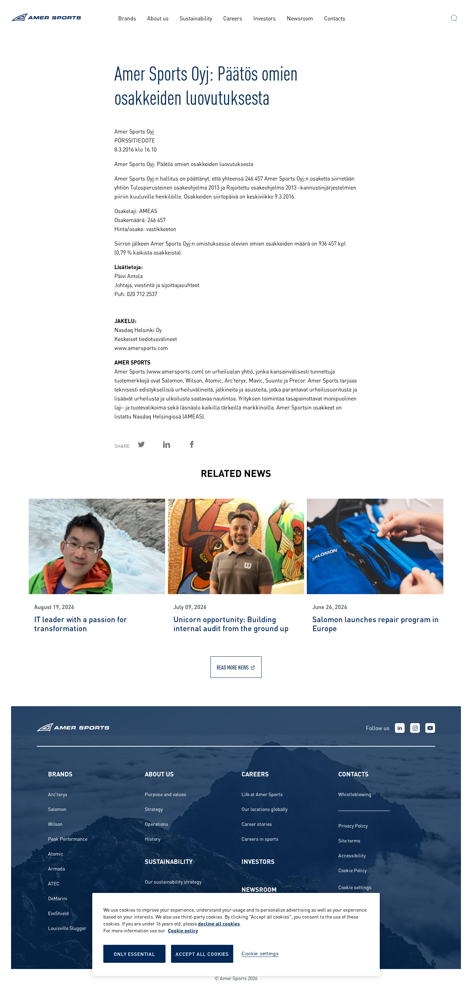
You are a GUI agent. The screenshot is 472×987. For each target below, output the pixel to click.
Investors (264, 17)
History (152, 838)
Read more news (233, 667)
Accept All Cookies (202, 954)
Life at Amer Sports (262, 794)
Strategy (154, 809)
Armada (56, 868)
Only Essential (134, 954)
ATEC (53, 883)
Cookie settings (354, 887)
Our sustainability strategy (173, 881)
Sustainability (196, 17)
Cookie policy (183, 930)
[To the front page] (47, 18)
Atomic (55, 853)
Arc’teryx (57, 794)
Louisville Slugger (67, 928)
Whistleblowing (354, 794)
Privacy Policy (353, 825)
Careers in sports (260, 838)
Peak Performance (67, 838)
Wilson (55, 824)
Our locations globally (264, 809)
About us (158, 17)
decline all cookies (219, 923)
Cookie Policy (352, 870)
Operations (156, 824)
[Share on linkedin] (174, 444)
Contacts (334, 17)
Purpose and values (165, 794)
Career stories (257, 824)
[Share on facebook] (199, 444)
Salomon (57, 809)
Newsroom (300, 17)
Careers (232, 17)
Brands (127, 17)
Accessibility (352, 855)
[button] (454, 19)
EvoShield (58, 913)
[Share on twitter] (149, 444)
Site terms (349, 840)
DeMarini (57, 898)
